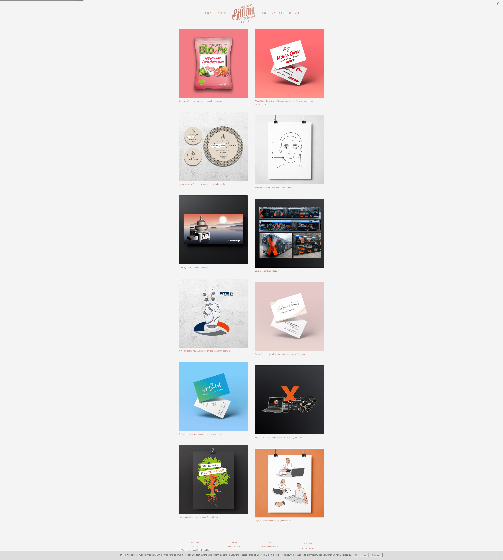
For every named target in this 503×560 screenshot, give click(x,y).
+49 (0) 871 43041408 (281, 13)
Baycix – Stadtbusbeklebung (267, 271)
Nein (364, 555)
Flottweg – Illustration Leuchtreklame (194, 267)
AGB (297, 13)
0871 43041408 (233, 546)
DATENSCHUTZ (307, 548)
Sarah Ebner (196, 546)
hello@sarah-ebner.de (270, 546)
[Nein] (499, 555)
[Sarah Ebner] (243, 13)
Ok (356, 555)
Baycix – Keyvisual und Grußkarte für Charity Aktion (200, 517)
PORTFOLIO (222, 13)
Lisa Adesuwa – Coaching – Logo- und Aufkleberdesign (202, 184)
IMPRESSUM (307, 543)
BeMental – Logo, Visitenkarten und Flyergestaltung (200, 434)
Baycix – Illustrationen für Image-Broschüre (273, 520)
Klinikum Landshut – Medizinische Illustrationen (275, 187)
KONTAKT (209, 13)
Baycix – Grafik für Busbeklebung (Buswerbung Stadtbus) (279, 437)
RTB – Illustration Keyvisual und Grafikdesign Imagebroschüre (204, 351)
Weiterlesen (376, 555)
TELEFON (264, 13)
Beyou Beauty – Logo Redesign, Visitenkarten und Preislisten (280, 354)
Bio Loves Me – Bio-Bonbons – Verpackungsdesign (200, 101)
